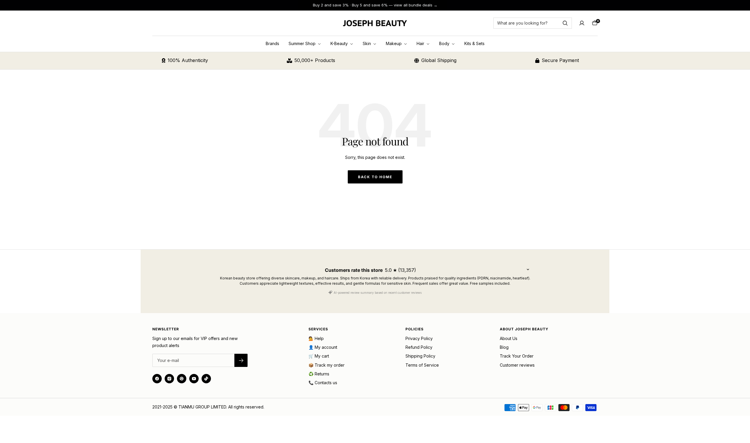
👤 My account (322, 347)
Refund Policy (418, 347)
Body (445, 43)
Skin (367, 43)
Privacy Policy (419, 338)
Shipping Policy (420, 355)
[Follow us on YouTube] (194, 378)
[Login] (582, 23)
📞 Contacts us (322, 382)
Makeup (394, 43)
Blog (504, 347)
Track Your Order (516, 355)
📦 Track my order (326, 365)
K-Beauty (339, 43)
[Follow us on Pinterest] (181, 378)
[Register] (241, 360)
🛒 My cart (318, 355)
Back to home (375, 177)
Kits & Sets (474, 43)
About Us (508, 338)
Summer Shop (303, 43)
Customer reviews (517, 365)
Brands (272, 43)
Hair (421, 43)
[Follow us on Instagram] (169, 378)
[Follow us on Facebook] (157, 378)
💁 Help (316, 338)
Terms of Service (422, 365)
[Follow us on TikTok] (206, 378)
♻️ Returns (318, 373)
